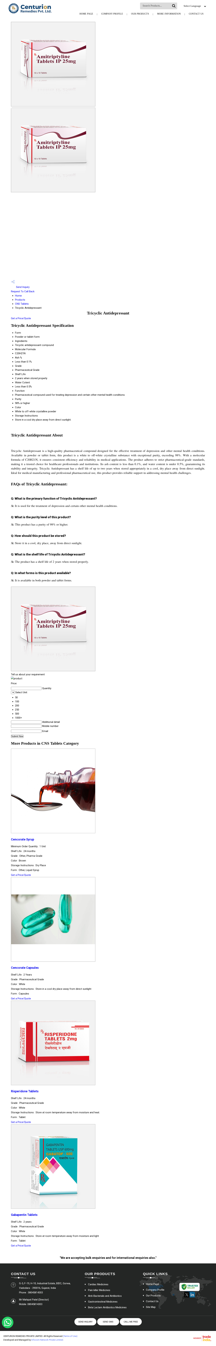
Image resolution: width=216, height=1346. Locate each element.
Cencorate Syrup (22, 839)
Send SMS (108, 1321)
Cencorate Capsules (25, 967)
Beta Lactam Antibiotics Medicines (107, 1307)
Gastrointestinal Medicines (102, 1301)
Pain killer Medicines (99, 1290)
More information (169, 14)
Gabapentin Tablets (24, 1215)
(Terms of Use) (70, 1336)
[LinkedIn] (192, 1297)
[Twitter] (187, 1297)
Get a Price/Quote (21, 318)
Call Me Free (131, 1321)
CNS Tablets (22, 303)
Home (18, 295)
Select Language (192, 6)
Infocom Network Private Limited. (47, 1340)
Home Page (86, 14)
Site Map (151, 1307)
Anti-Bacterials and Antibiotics (105, 1295)
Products (20, 299)
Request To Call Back (22, 291)
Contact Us (196, 14)
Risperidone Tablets (24, 1091)
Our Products (140, 14)
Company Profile (112, 14)
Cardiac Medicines (98, 1284)
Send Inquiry (22, 287)
